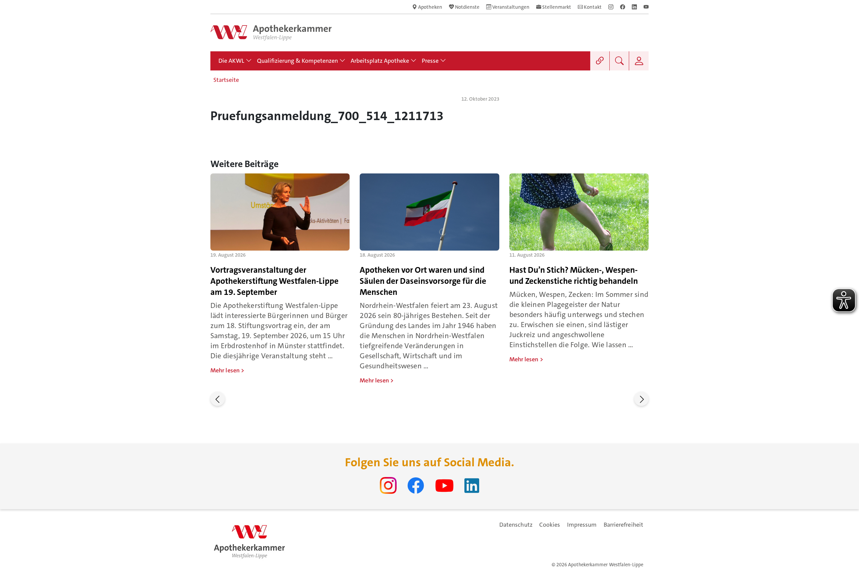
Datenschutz (516, 525)
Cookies (549, 525)
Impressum (582, 525)
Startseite (226, 80)
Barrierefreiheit (623, 525)
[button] (217, 398)
